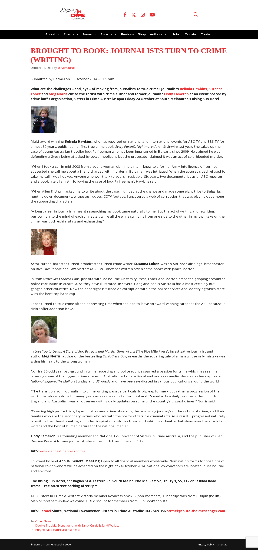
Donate (190, 34)
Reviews (127, 34)
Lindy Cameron (176, 94)
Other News (43, 521)
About (50, 34)
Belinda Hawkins (193, 89)
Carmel (45, 511)
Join (176, 34)
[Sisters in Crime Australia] (72, 15)
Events (69, 34)
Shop (142, 34)
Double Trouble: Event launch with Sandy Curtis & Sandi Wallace (77, 525)
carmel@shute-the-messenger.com (196, 511)
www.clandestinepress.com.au (63, 451)
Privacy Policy (205, 544)
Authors (156, 34)
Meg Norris (58, 94)
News (87, 34)
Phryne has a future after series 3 (57, 530)
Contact (207, 34)
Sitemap (222, 544)
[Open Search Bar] (196, 15)
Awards (106, 34)
